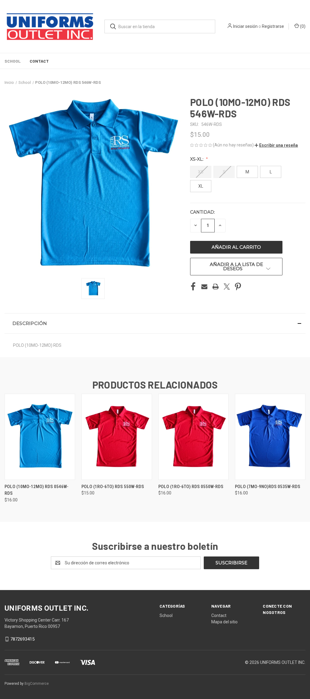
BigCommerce (37, 683)
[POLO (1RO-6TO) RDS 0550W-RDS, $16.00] (194, 437)
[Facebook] (193, 286)
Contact (39, 61)
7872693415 (22, 639)
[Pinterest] (238, 286)
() (302, 26)
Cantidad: (202, 212)
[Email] (204, 286)
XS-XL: (197, 159)
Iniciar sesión (245, 26)
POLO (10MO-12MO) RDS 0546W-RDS (36, 490)
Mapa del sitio (224, 621)
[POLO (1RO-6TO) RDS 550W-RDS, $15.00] (117, 437)
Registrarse (273, 26)
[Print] (216, 286)
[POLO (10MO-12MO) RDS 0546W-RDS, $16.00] (40, 437)
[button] (276, 145)
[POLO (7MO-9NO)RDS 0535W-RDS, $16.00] (270, 437)
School (13, 61)
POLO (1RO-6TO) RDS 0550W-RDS (190, 486)
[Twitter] (227, 286)
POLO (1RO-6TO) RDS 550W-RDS (112, 486)
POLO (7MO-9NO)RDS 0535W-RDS (267, 486)
